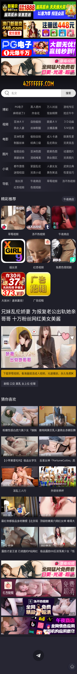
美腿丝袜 (19, 157)
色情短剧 (35, 187)
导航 (5, 184)
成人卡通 (52, 136)
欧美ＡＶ (52, 121)
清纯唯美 (35, 157)
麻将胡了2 (19, 113)
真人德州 (35, 107)
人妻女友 (52, 166)
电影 (5, 139)
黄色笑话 (52, 172)
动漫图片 (69, 151)
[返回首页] (72, 666)
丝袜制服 (35, 128)
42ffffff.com (38, 83)
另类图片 (69, 157)
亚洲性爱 (19, 136)
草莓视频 (52, 181)
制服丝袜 (19, 143)
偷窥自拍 (19, 151)
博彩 (5, 109)
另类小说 (35, 172)
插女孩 (19, 181)
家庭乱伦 (35, 166)
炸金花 (36, 113)
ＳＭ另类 (69, 128)
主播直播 (52, 128)
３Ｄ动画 (69, 121)
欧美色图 (52, 151)
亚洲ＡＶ (19, 121)
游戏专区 (69, 107)
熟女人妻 (19, 128)
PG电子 (19, 107)
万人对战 (52, 107)
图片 (5, 154)
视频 (5, 124)
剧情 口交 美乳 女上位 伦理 (20, 383)
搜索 (68, 93)
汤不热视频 (68, 181)
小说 (5, 169)
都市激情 (19, 166)
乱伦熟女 (52, 143)
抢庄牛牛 (69, 113)
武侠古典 (69, 166)
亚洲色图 (35, 151)
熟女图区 (52, 157)
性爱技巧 (69, 172)
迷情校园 (19, 172)
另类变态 (69, 143)
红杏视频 (19, 187)
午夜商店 (35, 181)
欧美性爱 (69, 136)
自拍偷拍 (35, 121)
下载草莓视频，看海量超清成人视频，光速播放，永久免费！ (38, 373)
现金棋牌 (52, 113)
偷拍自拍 (35, 136)
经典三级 (35, 143)
